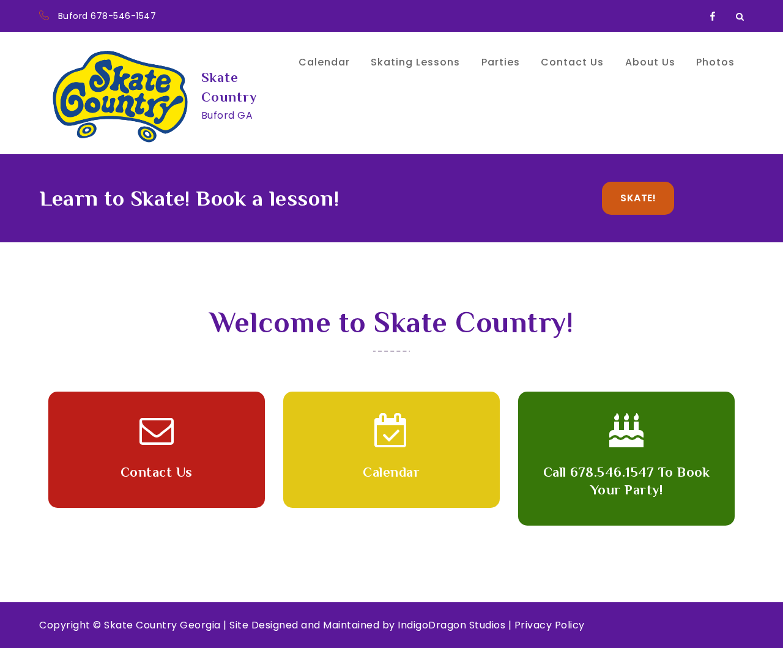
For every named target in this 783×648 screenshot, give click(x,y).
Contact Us (572, 62)
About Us (650, 62)
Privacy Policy (549, 625)
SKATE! (638, 198)
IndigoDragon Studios (451, 625)
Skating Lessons (415, 62)
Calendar (324, 62)
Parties (500, 62)
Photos (715, 62)
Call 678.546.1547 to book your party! (626, 480)
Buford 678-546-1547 (107, 16)
